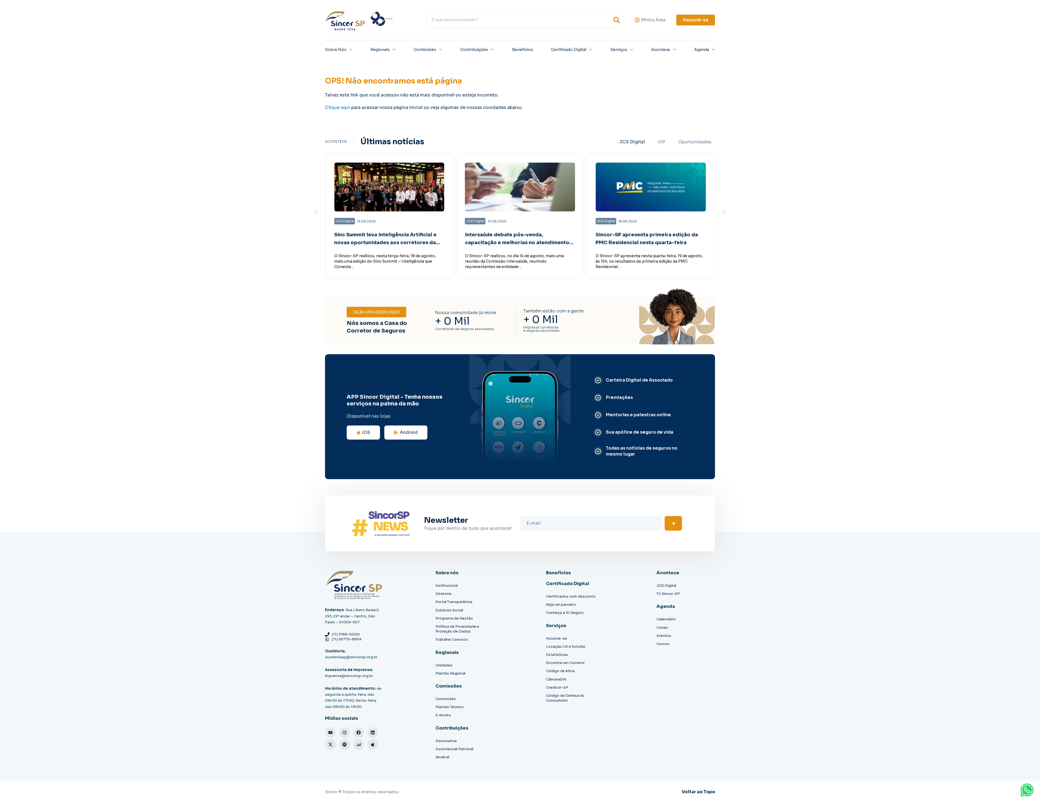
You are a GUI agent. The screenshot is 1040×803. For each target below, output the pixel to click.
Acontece (660, 49)
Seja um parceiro (561, 604)
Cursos (663, 643)
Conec (662, 627)
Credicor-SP (557, 687)
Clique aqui (337, 107)
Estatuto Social (449, 610)
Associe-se (556, 638)
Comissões (425, 49)
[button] (315, 211)
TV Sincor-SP (668, 593)
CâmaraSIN (556, 679)
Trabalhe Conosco (451, 639)
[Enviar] (673, 523)
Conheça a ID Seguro (565, 612)
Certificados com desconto (571, 596)
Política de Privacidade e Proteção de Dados (457, 629)
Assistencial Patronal (454, 749)
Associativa (446, 740)
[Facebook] (358, 732)
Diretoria (443, 593)
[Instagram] (344, 732)
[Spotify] (344, 744)
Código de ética (560, 671)
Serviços (618, 49)
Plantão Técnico (449, 707)
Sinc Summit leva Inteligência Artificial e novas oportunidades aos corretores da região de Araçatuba (385, 242)
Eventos (663, 635)
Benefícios (522, 49)
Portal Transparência (453, 601)
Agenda (701, 49)
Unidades (444, 665)
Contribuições (474, 49)
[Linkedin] (372, 732)
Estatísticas (557, 654)
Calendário (666, 619)
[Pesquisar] (616, 20)
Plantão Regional (450, 673)
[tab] (632, 142)
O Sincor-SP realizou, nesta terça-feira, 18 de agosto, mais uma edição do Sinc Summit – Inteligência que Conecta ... (385, 261)
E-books (443, 715)
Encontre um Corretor (565, 662)
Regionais (380, 49)
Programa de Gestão (454, 618)
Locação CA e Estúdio (566, 646)
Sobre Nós (335, 49)
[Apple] (372, 744)
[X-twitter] (330, 744)
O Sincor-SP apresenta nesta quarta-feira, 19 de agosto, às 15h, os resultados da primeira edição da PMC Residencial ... (649, 261)
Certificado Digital (568, 49)
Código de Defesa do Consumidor (565, 698)
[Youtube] (330, 732)
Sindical (442, 757)
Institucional (446, 585)
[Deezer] (358, 744)
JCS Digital (666, 585)
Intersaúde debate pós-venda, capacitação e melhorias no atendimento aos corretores (517, 242)
